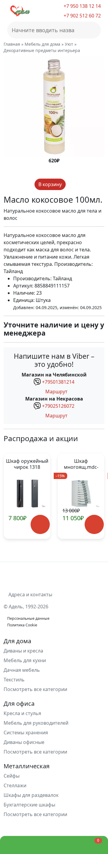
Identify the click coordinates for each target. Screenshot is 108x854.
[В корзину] (40, 525)
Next (97, 496)
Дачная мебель (22, 670)
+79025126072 (58, 406)
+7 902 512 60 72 (81, 15)
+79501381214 (58, 382)
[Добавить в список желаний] (71, 184)
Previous (11, 496)
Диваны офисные (24, 742)
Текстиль (14, 679)
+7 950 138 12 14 (81, 6)
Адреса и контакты (29, 594)
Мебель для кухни (25, 660)
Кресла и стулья (22, 713)
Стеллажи (15, 785)
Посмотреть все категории (36, 689)
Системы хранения (26, 732)
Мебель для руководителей (36, 723)
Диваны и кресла (23, 650)
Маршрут (56, 391)
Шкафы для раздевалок (31, 795)
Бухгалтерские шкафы (29, 804)
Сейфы (12, 776)
